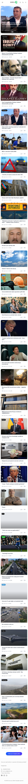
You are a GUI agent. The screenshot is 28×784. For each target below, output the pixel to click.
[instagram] (4, 775)
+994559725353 (6, 769)
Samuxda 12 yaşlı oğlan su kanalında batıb (12, 601)
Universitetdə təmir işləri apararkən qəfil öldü (13, 291)
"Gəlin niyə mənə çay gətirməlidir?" (11, 530)
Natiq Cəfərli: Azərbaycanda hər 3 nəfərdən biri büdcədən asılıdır (12, 23)
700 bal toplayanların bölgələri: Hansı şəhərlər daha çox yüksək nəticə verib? (13, 745)
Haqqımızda (3, 765)
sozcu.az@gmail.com (7, 771)
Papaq (3, 507)
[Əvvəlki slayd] (2, 19)
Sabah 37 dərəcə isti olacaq (9, 268)
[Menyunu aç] (2, 2)
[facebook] (1, 775)
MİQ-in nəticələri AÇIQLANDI (9, 151)
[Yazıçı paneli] (25, 2)
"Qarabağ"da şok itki (7, 553)
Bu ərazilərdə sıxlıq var (7, 624)
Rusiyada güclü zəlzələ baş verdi (10, 721)
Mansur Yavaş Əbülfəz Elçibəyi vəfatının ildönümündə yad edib (12, 54)
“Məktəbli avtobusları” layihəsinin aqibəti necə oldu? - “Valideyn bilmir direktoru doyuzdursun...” (13, 222)
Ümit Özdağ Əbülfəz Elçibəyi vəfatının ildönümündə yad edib (11, 103)
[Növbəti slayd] (25, 19)
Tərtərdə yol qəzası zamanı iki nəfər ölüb (12, 174)
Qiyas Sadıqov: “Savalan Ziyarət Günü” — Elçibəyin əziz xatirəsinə (12, 78)
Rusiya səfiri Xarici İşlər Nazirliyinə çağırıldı (13, 197)
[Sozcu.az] (14, 2)
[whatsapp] (6, 775)
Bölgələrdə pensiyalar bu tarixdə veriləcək (12, 460)
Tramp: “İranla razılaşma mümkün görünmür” (13, 484)
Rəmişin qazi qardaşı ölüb (8, 245)
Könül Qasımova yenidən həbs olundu (11, 315)
